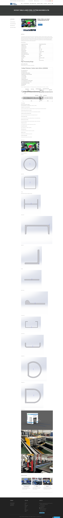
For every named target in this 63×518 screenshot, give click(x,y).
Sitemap (25, 511)
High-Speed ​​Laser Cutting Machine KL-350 (26, 486)
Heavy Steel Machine (33, 11)
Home (27, 11)
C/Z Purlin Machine (12, 504)
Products (30, 11)
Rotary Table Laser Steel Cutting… (37, 486)
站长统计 (43, 516)
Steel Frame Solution (13, 27)
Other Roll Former (12, 25)
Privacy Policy (26, 505)
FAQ (25, 504)
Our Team (26, 506)
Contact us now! (57, 517)
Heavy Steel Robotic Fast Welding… (47, 486)
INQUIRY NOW (40, 24)
